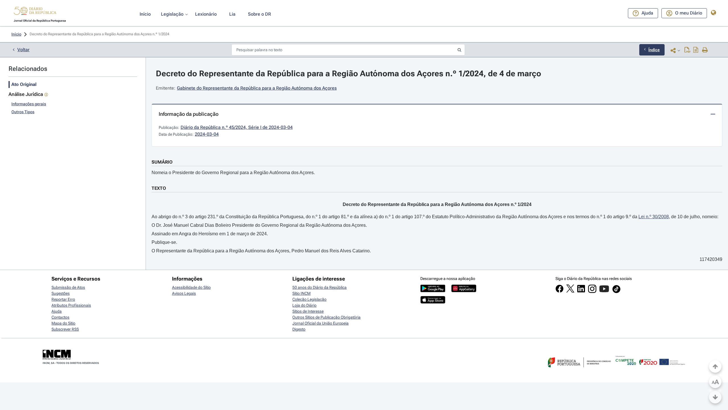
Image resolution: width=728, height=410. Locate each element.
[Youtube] (604, 291)
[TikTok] (616, 292)
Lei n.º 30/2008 (653, 216)
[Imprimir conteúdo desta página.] (705, 50)
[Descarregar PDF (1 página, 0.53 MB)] (687, 50)
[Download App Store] (432, 302)
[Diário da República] (35, 12)
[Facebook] (559, 291)
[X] (570, 291)
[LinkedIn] (581, 291)
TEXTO (159, 188)
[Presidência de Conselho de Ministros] (578, 370)
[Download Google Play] (432, 291)
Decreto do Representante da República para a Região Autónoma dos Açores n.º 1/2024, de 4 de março (348, 73)
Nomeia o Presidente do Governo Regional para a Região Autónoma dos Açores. (233, 172)
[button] (35, 12)
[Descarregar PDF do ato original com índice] (695, 50)
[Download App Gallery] (463, 291)
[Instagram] (592, 291)
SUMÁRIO (162, 162)
